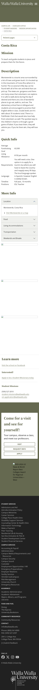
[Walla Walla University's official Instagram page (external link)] (13, 657)
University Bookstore (10, 612)
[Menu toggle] (35, 4)
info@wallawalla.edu (9, 627)
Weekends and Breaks (13, 238)
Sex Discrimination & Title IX (12, 536)
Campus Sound (7, 561)
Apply (19, 454)
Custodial (5, 564)
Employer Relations (9, 571)
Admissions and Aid (9, 507)
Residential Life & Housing (12, 533)
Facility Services (7, 574)
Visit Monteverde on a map (17, 213)
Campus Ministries (9, 512)
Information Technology (11, 525)
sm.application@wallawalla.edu (14, 397)
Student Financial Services (12, 541)
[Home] (17, 4)
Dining (4, 607)
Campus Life (5, 26)
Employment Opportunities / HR (14, 566)
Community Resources (10, 620)
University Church (8, 582)
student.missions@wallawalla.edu (15, 394)
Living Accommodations (13, 225)
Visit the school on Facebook (13, 365)
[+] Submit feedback (9, 643)
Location (7, 201)
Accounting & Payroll (9, 548)
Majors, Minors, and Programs (13, 597)
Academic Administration (11, 592)
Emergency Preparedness (11, 569)
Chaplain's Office (19, 26)
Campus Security (8, 559)
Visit (19, 444)
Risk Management (8, 579)
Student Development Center (13, 538)
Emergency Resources (10, 584)
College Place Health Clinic (12, 518)
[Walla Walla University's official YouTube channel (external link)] (18, 657)
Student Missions (10, 28)
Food (6, 219)
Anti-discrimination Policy (11, 510)
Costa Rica (8, 31)
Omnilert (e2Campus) (10, 577)
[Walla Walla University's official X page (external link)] (8, 657)
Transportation (10, 232)
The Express (6, 610)
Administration (7, 551)
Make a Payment (8, 528)
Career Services (7, 515)
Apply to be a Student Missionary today (18, 378)
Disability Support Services (12, 520)
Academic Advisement (10, 594)
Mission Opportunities (27, 28)
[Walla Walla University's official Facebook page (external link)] (3, 657)
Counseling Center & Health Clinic (15, 523)
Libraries (5, 599)
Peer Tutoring (7, 531)
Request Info (19, 449)
